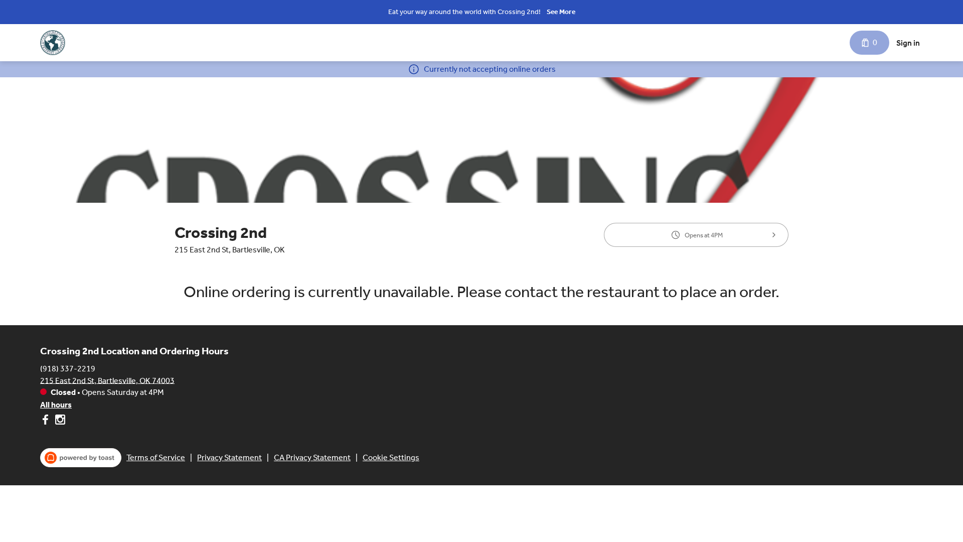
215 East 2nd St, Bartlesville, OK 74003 (107, 380)
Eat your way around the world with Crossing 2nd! (464, 12)
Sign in (908, 43)
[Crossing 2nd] (52, 42)
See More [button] (561, 12)
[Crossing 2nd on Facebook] (46, 421)
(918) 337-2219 (67, 368)
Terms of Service (155, 457)
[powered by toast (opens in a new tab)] (81, 458)
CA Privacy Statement (312, 457)
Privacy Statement (229, 457)
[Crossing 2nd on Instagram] (59, 421)
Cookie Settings (391, 457)
